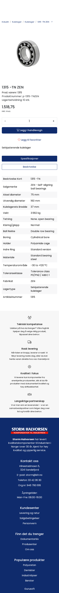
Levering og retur (29, 513)
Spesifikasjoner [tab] (29, 158)
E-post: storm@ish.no (29, 475)
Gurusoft (29, 589)
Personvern (29, 523)
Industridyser (29, 575)
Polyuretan (29, 565)
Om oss (29, 549)
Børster (29, 580)
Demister (29, 570)
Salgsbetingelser (29, 518)
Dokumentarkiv (29, 539)
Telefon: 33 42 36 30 (29, 480)
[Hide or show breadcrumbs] (52, 22)
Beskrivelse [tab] (29, 167)
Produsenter (29, 544)
